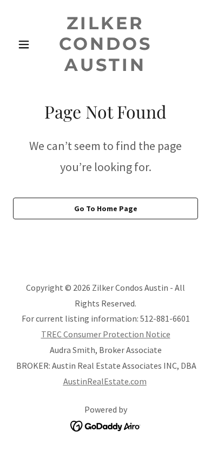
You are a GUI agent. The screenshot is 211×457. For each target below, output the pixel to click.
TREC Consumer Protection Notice (105, 334)
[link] (105, 67)
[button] (27, 44)
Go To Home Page (105, 208)
